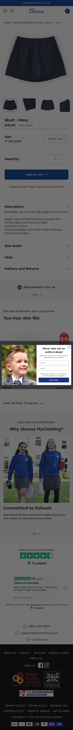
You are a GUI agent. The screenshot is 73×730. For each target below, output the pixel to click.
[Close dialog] (68, 347)
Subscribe (53, 380)
